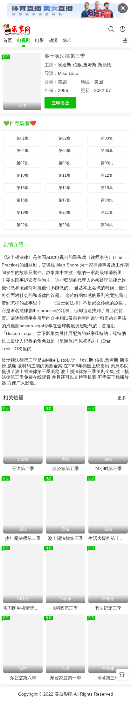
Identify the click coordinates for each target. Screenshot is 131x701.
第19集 (23, 212)
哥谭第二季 (23, 468)
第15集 (107, 188)
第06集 (107, 150)
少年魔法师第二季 (23, 538)
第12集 (107, 175)
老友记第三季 (108, 608)
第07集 (23, 163)
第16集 (23, 200)
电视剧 (23, 40)
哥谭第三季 (108, 677)
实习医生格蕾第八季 (23, 608)
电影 (39, 40)
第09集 (107, 163)
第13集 (23, 188)
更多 (121, 397)
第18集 (107, 200)
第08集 (65, 163)
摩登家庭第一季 (65, 677)
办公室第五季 (65, 468)
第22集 (23, 225)
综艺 (66, 40)
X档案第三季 (65, 608)
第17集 (65, 200)
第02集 (65, 138)
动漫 (53, 40)
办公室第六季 (23, 677)
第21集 (107, 212)
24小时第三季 (108, 468)
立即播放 (60, 102)
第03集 (107, 138)
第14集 (65, 188)
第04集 (23, 150)
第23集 (65, 225)
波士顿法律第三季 (65, 56)
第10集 (23, 175)
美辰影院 (63, 694)
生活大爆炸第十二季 (108, 538)
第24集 (107, 225)
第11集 (65, 175)
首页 (7, 40)
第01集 (23, 138)
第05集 (65, 150)
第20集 (65, 212)
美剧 (62, 81)
